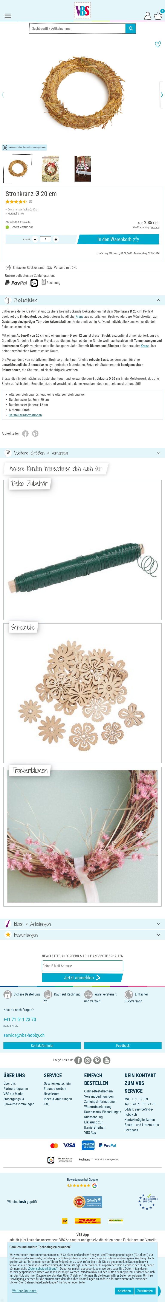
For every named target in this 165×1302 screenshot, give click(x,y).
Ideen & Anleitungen (58, 1099)
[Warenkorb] (158, 15)
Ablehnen (124, 1291)
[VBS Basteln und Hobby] (82, 10)
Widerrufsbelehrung (98, 1107)
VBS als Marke (13, 1094)
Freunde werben (55, 1089)
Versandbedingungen (99, 1096)
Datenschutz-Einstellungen (102, 1112)
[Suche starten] (130, 28)
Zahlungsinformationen (100, 1102)
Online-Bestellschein (98, 1091)
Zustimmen (145, 1291)
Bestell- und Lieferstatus (142, 1125)
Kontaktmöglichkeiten (140, 1120)
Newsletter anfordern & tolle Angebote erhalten (82, 956)
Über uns (9, 1083)
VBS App (90, 1133)
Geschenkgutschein (57, 1083)
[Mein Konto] (148, 15)
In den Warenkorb (114, 239)
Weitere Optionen (24, 1291)
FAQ (46, 1104)
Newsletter (51, 1094)
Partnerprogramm (15, 1089)
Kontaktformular (42, 1046)
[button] (6, 95)
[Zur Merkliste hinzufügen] (158, 44)
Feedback (123, 1046)
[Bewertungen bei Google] (82, 1183)
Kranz (79, 316)
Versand (155, 227)
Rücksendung (93, 1117)
